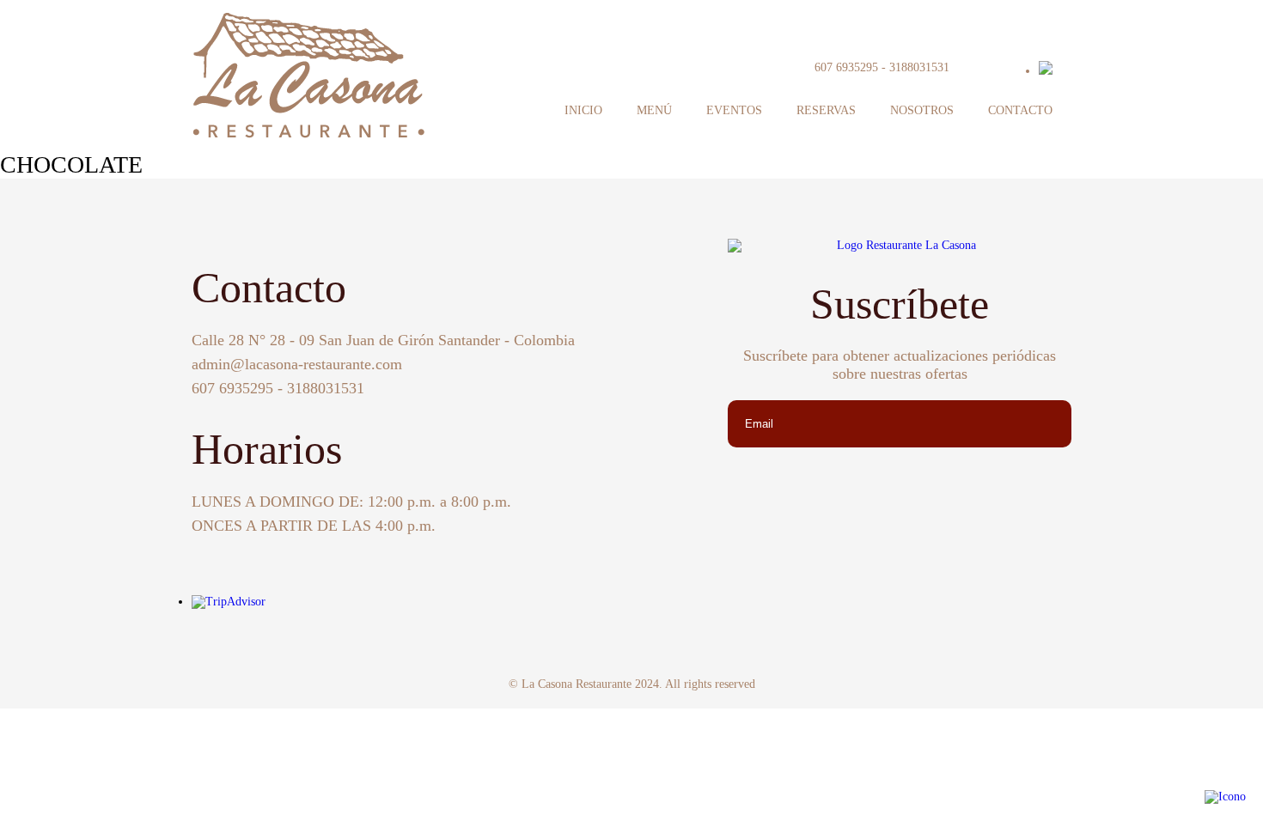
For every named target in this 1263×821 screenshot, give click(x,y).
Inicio (583, 110)
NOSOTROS (922, 110)
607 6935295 (846, 67)
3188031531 (919, 67)
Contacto (1020, 110)
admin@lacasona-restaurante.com (297, 364)
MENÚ (654, 110)
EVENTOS (734, 110)
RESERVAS (826, 110)
